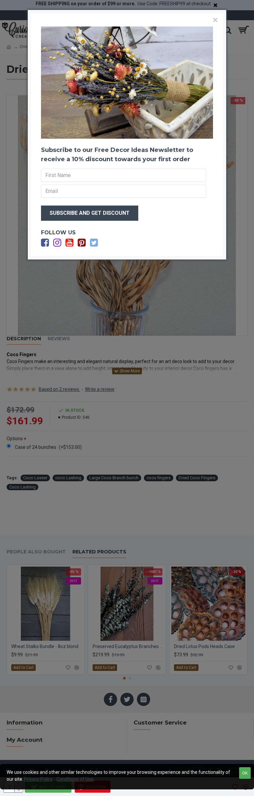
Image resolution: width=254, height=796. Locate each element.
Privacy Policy (38, 779)
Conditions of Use (75, 779)
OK (245, 773)
